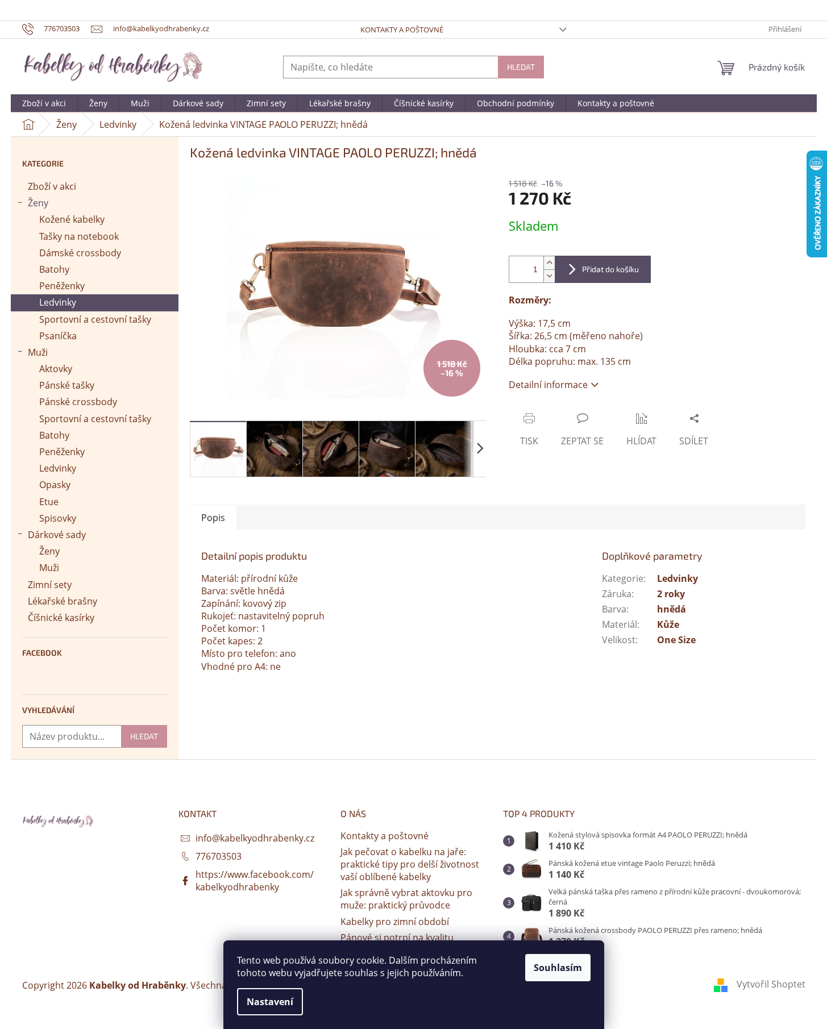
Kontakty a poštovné (401, 29)
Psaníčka (58, 336)
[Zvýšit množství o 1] (549, 262)
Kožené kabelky (72, 219)
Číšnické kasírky (61, 617)
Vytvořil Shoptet (771, 984)
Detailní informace (548, 384)
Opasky (54, 484)
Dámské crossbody (80, 253)
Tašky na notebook (79, 236)
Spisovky (57, 518)
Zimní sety (50, 584)
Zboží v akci (52, 186)
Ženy (38, 203)
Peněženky (62, 286)
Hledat (521, 67)
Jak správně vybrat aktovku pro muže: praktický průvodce (406, 898)
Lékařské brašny (62, 601)
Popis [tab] (213, 517)
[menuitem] (44, 103)
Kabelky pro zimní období (394, 921)
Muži (38, 352)
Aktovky (55, 369)
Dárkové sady (57, 534)
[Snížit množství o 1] (549, 275)
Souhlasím (558, 967)
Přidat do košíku (610, 269)
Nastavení (270, 1001)
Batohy (54, 269)
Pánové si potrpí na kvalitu (397, 937)
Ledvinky (57, 302)
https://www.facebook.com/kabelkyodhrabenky (255, 880)
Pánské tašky (66, 385)
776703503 (219, 856)
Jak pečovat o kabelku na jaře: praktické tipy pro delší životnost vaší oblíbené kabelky (409, 864)
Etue (49, 501)
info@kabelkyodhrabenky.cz (255, 838)
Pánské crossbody (78, 401)
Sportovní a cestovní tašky (95, 319)
